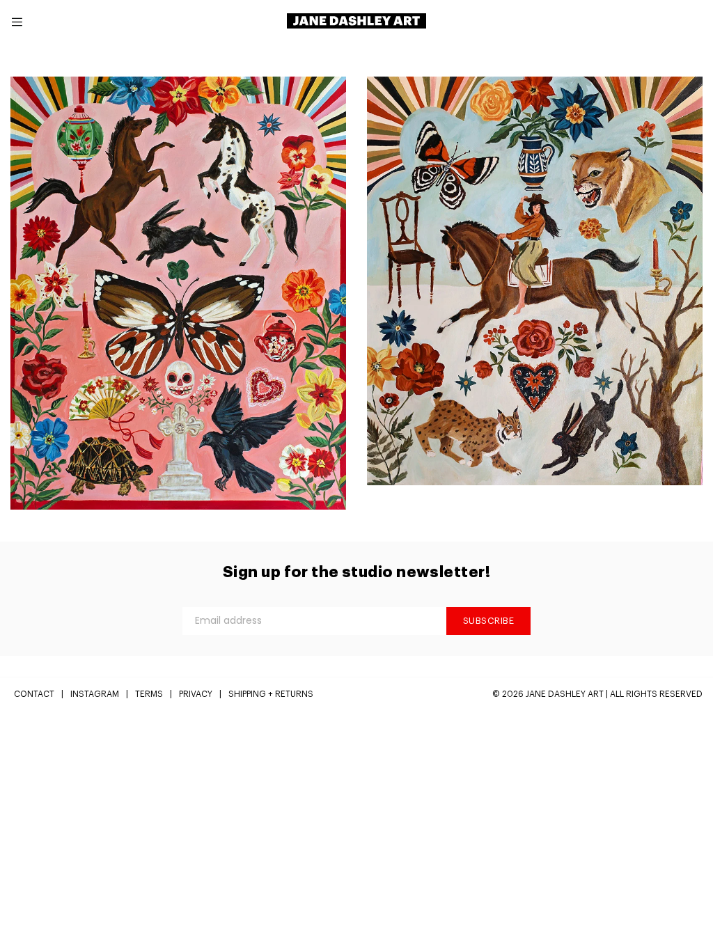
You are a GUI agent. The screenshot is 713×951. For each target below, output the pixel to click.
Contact (34, 694)
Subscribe (489, 620)
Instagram (94, 694)
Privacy (195, 694)
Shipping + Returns (270, 694)
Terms (149, 694)
